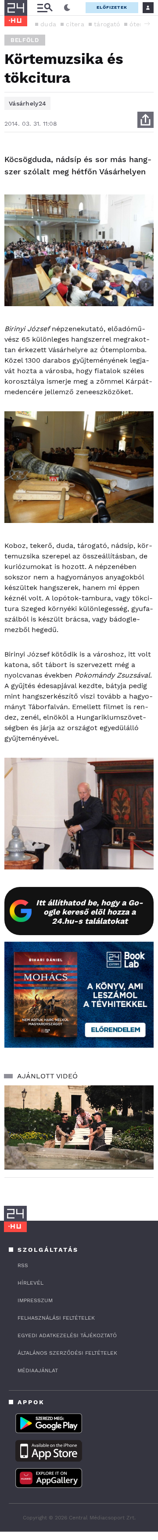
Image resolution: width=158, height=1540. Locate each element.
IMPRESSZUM (35, 1300)
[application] (79, 1127)
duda (48, 24)
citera (75, 24)
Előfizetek (112, 7)
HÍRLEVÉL (30, 1283)
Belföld (25, 40)
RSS (23, 1265)
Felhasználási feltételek (56, 1318)
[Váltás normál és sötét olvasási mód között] (67, 8)
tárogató (107, 24)
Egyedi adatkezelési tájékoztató (67, 1335)
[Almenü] (45, 7)
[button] (147, 23)
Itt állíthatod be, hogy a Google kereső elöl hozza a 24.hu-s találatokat (89, 911)
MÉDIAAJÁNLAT (38, 1370)
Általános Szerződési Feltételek (67, 1353)
